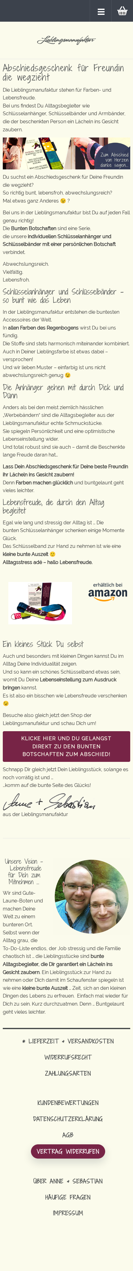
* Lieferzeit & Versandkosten (68, 1041)
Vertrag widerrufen (68, 1151)
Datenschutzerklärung (68, 1119)
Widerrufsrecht (68, 1057)
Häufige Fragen (68, 1197)
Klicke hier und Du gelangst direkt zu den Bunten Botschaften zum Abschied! (66, 746)
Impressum (68, 1213)
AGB (68, 1135)
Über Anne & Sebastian (68, 1181)
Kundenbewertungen (68, 1102)
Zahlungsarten (68, 1073)
